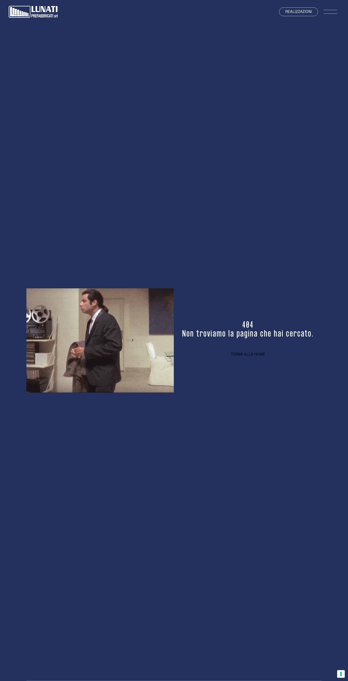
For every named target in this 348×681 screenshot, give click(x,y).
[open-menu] (330, 12)
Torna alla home (248, 354)
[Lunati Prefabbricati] (33, 12)
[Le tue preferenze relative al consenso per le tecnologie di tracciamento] (341, 674)
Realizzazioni (298, 11)
